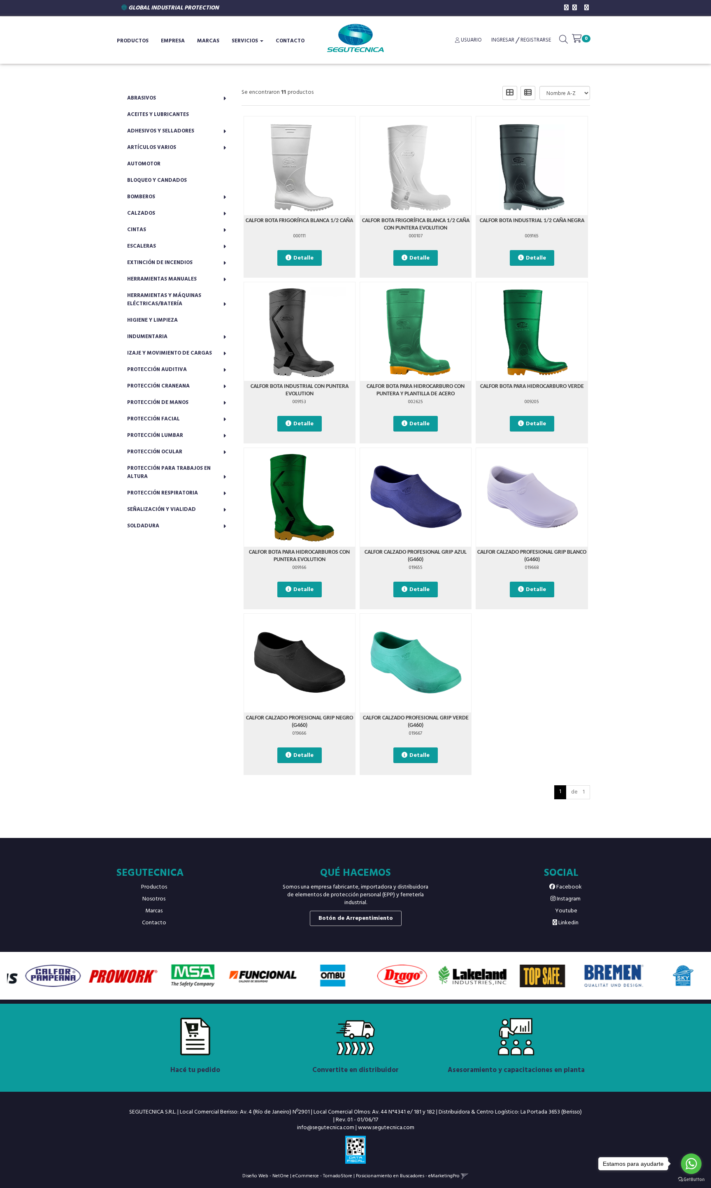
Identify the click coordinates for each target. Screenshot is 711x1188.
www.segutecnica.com (386, 1127)
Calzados (141, 213)
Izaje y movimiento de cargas (169, 353)
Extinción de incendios (160, 262)
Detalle (303, 258)
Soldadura (143, 526)
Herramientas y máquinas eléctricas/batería (164, 299)
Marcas (208, 41)
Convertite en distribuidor (355, 1070)
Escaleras (141, 246)
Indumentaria (147, 336)
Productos (154, 887)
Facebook (568, 887)
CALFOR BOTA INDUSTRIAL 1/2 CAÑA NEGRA (532, 221)
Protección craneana (158, 386)
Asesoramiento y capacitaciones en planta (516, 1070)
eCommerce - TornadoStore (322, 1176)
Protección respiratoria (162, 493)
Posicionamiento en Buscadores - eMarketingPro (408, 1176)
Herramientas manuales (162, 279)
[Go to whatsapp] (691, 1163)
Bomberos (141, 197)
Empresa (173, 41)
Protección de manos (157, 402)
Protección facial (153, 419)
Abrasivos (141, 98)
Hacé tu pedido (195, 1070)
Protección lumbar (155, 435)
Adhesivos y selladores (160, 131)
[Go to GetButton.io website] (691, 1179)
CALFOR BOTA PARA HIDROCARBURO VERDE (532, 386)
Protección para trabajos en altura (169, 472)
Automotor (143, 164)
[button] (563, 41)
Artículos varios (151, 147)
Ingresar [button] (502, 40)
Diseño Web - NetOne (265, 1176)
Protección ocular (154, 452)
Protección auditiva (157, 369)
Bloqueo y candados (157, 180)
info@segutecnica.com (325, 1127)
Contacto (290, 41)
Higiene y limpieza (152, 320)
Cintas (136, 229)
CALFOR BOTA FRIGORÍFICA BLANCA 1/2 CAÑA (299, 221)
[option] (42, 975)
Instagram (568, 899)
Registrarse (535, 40)
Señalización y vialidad (161, 509)
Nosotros (153, 899)
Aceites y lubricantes (158, 114)
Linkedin (568, 923)
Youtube (565, 911)
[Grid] (509, 93)
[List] (527, 93)
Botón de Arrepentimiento (355, 918)
